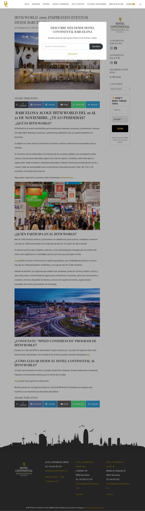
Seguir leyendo (72, 54)
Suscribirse (96, 46)
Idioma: (129, 4)
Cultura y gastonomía (96, 4)
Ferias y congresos (60, 4)
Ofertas (46, 4)
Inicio (27, 4)
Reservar (36, 4)
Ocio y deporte (78, 4)
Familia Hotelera (116, 4)
